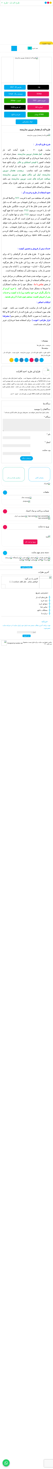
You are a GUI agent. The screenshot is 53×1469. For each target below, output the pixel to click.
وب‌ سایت (46, 450)
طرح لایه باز (7, 352)
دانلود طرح (47, 352)
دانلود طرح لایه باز (36, 352)
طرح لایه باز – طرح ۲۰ (10, 3)
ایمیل (47, 442)
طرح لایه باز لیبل (45, 355)
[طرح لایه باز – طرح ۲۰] (26, 25)
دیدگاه (47, 417)
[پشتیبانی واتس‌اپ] (6, 1462)
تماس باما (43, 607)
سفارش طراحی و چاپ (13, 478)
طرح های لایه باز (41, 597)
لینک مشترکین (27, 122)
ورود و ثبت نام (30, 542)
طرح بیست (15, 352)
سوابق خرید (43, 604)
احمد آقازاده (21, 371)
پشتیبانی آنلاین (39, 478)
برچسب (48, 345)
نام (48, 434)
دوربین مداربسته (25, 352)
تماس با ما (38, 284)
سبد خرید (44, 601)
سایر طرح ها (40, 345)
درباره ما (44, 613)
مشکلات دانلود (42, 610)
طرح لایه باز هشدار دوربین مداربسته (35, 129)
